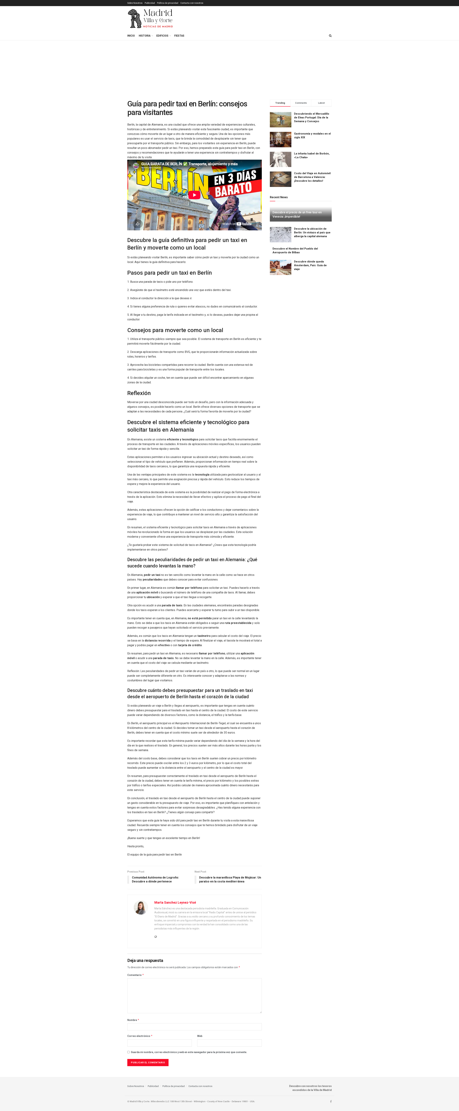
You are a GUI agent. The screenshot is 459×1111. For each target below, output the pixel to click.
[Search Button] (330, 35)
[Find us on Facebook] (331, 1102)
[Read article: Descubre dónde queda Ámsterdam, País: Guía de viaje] (280, 267)
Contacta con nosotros (191, 3)
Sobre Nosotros (135, 3)
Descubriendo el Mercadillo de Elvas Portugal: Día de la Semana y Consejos (311, 117)
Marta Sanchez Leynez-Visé (175, 902)
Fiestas (179, 35)
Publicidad (150, 3)
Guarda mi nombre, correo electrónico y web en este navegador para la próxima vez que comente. (189, 1052)
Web (199, 1036)
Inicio (131, 35)
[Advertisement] (229, 67)
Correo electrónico (140, 1036)
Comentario (135, 975)
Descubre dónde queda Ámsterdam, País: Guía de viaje (310, 265)
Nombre (133, 1020)
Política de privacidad (167, 3)
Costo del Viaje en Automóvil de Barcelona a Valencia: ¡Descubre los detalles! (312, 177)
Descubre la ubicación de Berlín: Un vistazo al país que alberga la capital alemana (312, 232)
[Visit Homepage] (150, 18)
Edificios (162, 35)
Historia (144, 35)
